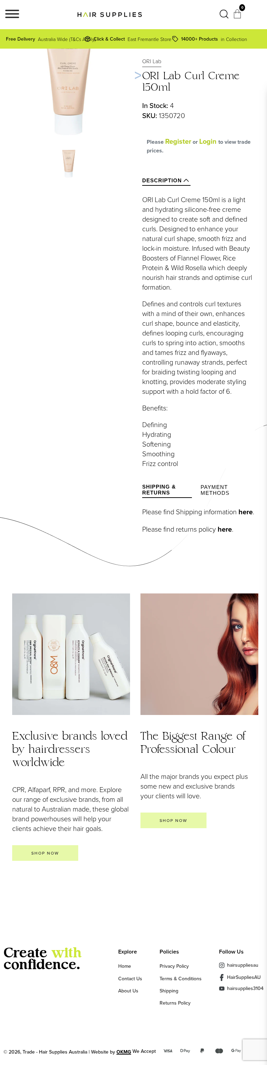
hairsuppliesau (242, 965)
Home (124, 966)
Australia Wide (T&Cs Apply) (46, 38)
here (245, 512)
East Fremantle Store (131, 38)
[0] (238, 16)
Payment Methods (215, 490)
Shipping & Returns (159, 490)
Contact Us (130, 978)
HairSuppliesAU (244, 977)
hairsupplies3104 (245, 988)
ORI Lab (151, 61)
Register (178, 141)
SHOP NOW (45, 853)
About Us (128, 990)
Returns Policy (175, 1002)
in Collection (214, 38)
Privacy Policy (174, 966)
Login (208, 141)
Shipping (169, 990)
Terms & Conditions (181, 978)
